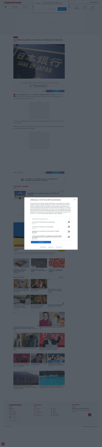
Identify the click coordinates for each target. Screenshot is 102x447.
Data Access (51, 247)
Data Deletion (43, 247)
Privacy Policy (59, 247)
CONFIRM (41, 242)
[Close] (75, 200)
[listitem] (51, 219)
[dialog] (51, 223)
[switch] (68, 222)
